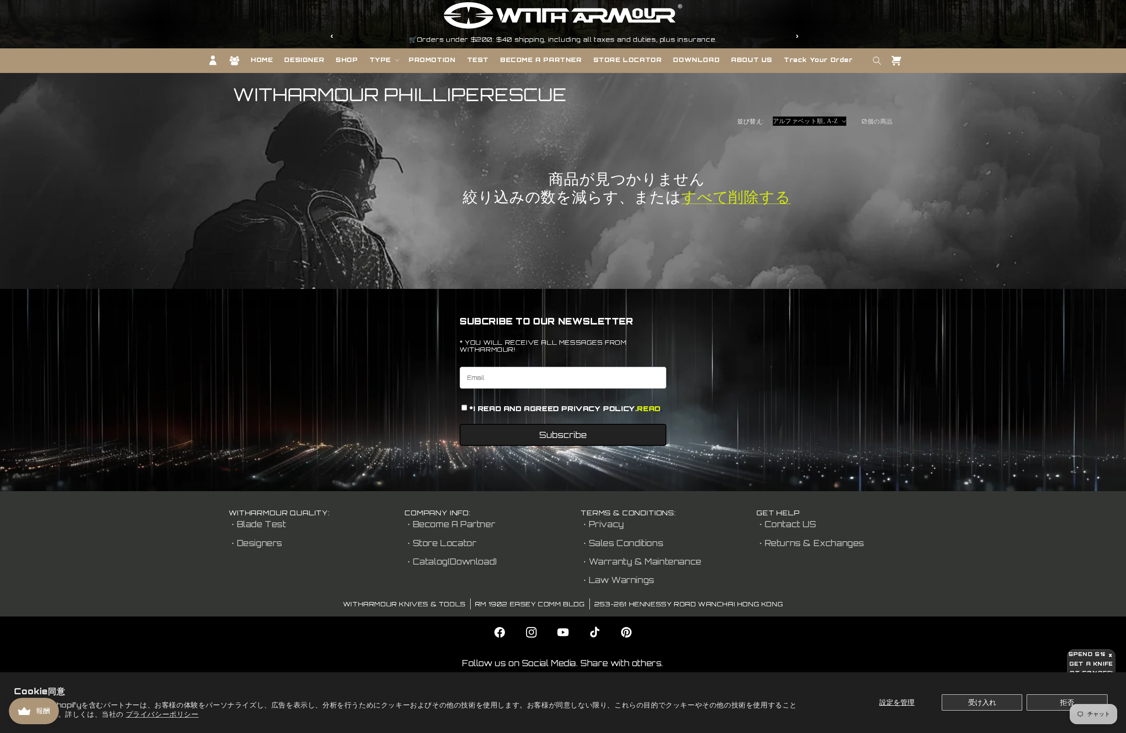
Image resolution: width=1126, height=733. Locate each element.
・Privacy (602, 524)
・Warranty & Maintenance (641, 561)
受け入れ (982, 702)
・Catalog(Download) (451, 561)
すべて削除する (736, 197)
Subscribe (563, 435)
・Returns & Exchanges (810, 543)
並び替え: (750, 121)
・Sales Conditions (622, 543)
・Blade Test (257, 524)
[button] (383, 59)
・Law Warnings (617, 580)
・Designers (255, 543)
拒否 (1067, 702)
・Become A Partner (450, 524)
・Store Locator (440, 543)
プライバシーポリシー (162, 714)
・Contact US (786, 524)
